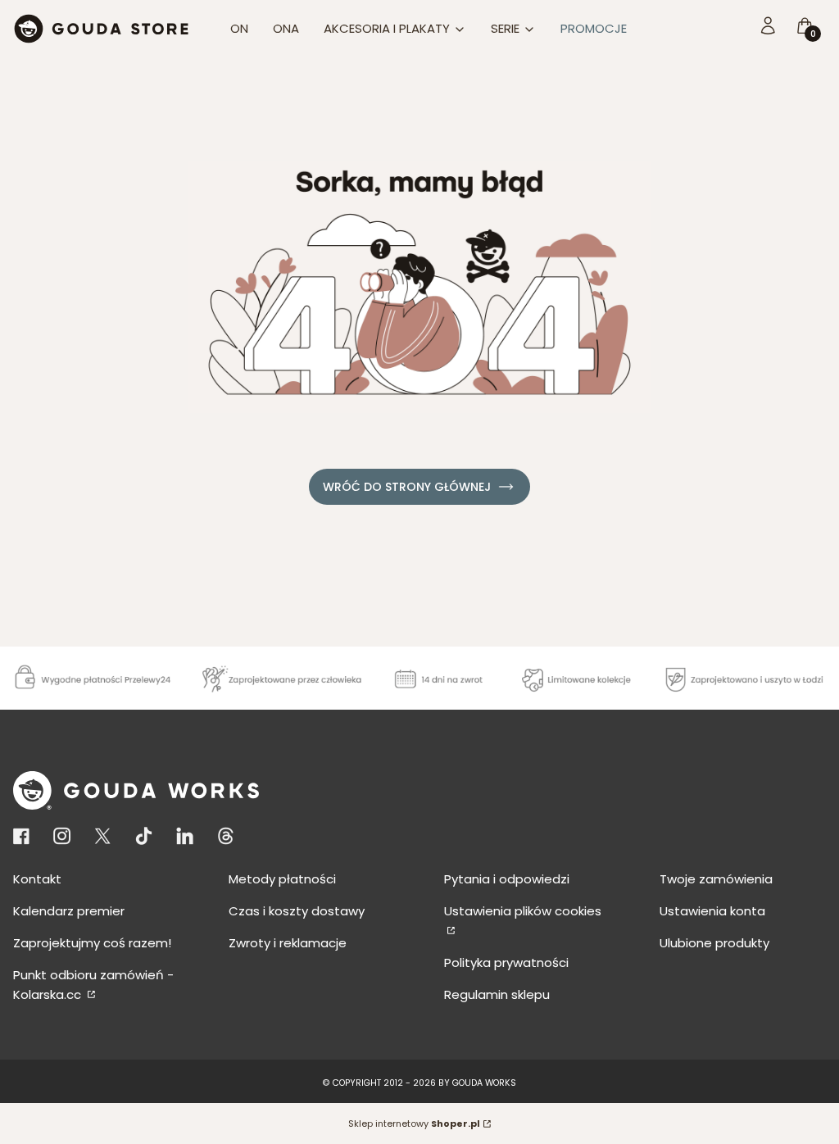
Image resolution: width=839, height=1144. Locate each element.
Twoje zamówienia (716, 879)
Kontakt (37, 879)
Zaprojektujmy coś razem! (92, 942)
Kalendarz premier (69, 910)
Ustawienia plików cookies (522, 910)
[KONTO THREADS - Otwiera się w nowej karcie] (225, 836)
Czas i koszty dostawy (297, 910)
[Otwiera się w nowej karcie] (24, 836)
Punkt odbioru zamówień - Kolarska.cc (93, 984)
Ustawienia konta (712, 910)
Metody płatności (282, 879)
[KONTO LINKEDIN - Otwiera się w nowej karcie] (184, 836)
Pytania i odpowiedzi (506, 879)
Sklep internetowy (414, 1123)
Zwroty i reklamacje (288, 942)
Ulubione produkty (714, 942)
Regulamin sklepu (497, 994)
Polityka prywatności (506, 962)
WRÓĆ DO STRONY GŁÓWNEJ (407, 487)
